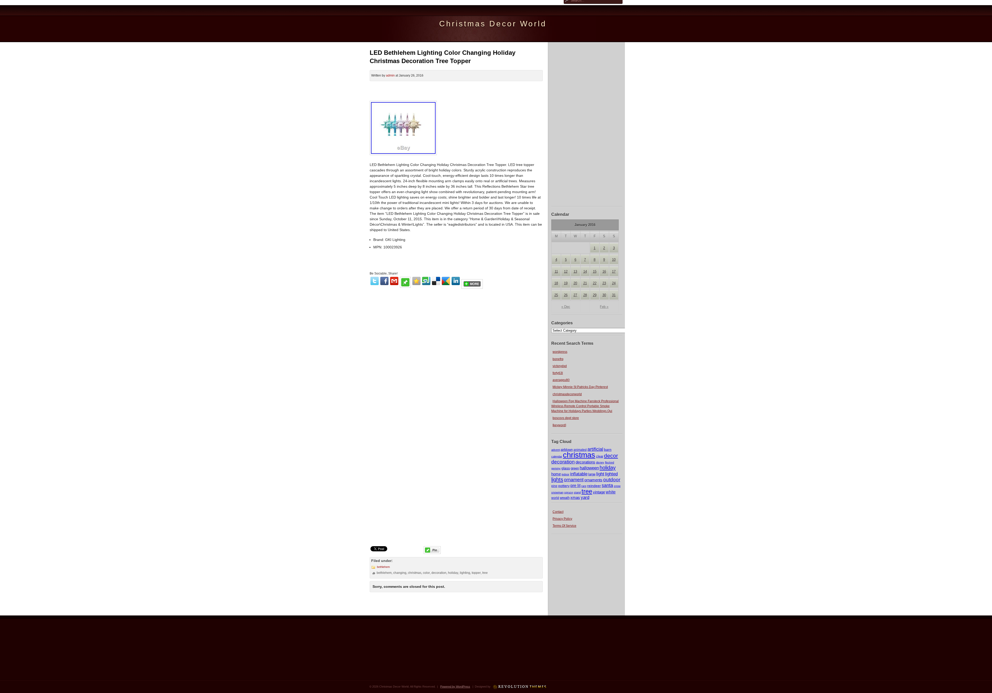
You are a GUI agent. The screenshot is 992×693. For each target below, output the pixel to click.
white (611, 492)
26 (566, 295)
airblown (567, 450)
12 (566, 271)
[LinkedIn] (456, 281)
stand (577, 492)
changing (399, 573)
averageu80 (561, 380)
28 (585, 295)
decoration (563, 461)
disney (600, 462)
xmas (575, 497)
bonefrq (558, 359)
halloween (589, 468)
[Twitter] (374, 281)
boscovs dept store (566, 418)
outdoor (611, 479)
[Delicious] (436, 281)
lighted (611, 473)
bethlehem (383, 566)
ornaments (593, 480)
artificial (595, 449)
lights (557, 479)
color (426, 573)
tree (587, 491)
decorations (585, 462)
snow (617, 486)
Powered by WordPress (455, 686)
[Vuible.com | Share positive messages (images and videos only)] (405, 286)
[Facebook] (384, 281)
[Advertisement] (587, 123)
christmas (579, 455)
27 (575, 295)
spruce (568, 492)
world (555, 498)
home (556, 474)
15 (594, 271)
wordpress (560, 352)
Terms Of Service (564, 526)
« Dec (565, 307)
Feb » (604, 307)
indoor (565, 474)
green (575, 468)
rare (583, 486)
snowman (557, 492)
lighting (465, 573)
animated (580, 450)
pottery (564, 486)
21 (585, 283)
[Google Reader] (446, 281)
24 (614, 283)
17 (614, 271)
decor (611, 456)
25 (556, 295)
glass (565, 468)
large (591, 474)
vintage (599, 492)
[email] (394, 281)
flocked (609, 462)
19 (566, 283)
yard (585, 497)
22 (594, 283)
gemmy (556, 468)
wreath (565, 498)
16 (604, 271)
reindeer (594, 486)
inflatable (578, 473)
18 (556, 283)
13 (575, 271)
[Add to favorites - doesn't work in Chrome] (416, 281)
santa (607, 485)
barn (607, 449)
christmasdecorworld (567, 394)
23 (604, 283)
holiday (608, 467)
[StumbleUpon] (426, 281)
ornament (574, 479)
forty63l (558, 373)
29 (594, 295)
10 (614, 260)
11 (556, 271)
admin (390, 75)
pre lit (575, 485)
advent (555, 449)
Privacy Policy (562, 519)
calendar (556, 456)
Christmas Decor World (493, 23)
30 (604, 295)
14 (585, 271)
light (600, 473)
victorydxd (560, 366)
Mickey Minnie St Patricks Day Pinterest (580, 387)
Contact (558, 512)
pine (554, 486)
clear (599, 456)
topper (476, 573)
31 (614, 295)
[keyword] (559, 425)
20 (575, 283)
